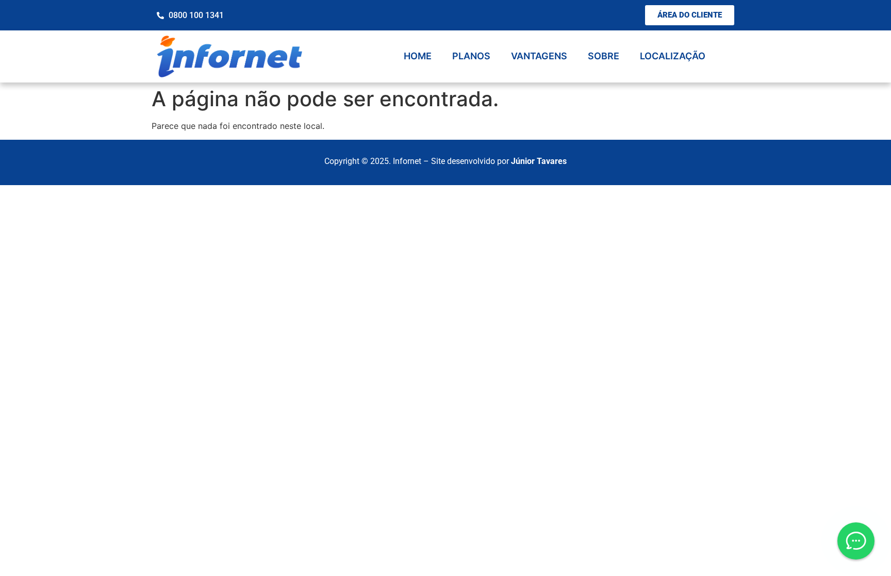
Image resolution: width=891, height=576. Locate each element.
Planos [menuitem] (471, 56)
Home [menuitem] (418, 56)
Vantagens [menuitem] (539, 56)
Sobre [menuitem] (603, 56)
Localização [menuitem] (672, 56)
